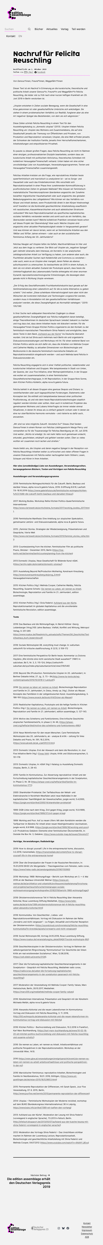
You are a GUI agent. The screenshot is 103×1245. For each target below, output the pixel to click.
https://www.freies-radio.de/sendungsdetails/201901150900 (41, 869)
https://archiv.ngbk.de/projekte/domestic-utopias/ (38, 564)
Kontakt (10, 36)
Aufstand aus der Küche (49, 334)
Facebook (41, 72)
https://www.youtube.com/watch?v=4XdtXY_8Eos (64, 1142)
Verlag (64, 29)
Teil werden (78, 29)
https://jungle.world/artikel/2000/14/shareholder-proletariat (42, 802)
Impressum (87, 1230)
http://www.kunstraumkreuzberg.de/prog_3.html (37, 574)
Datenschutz (87, 1233)
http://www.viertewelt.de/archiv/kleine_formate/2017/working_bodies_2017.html (52, 508)
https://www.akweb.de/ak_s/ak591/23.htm (34, 743)
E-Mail (30, 72)
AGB (87, 1237)
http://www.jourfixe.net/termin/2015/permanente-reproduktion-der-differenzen (51, 1093)
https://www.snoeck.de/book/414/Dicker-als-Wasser (47, 697)
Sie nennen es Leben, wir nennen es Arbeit (61, 589)
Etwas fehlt (43, 753)
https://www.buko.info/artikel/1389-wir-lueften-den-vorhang (42, 1107)
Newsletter (87, 1226)
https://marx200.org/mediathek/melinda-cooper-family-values (43, 991)
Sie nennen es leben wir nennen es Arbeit (38, 687)
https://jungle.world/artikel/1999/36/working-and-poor (62, 827)
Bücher (39, 29)
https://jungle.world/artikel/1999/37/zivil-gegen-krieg (39, 813)
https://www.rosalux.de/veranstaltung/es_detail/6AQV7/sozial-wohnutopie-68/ (51, 939)
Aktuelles (51, 29)
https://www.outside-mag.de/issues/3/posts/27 (66, 834)
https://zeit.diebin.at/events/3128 (29, 957)
